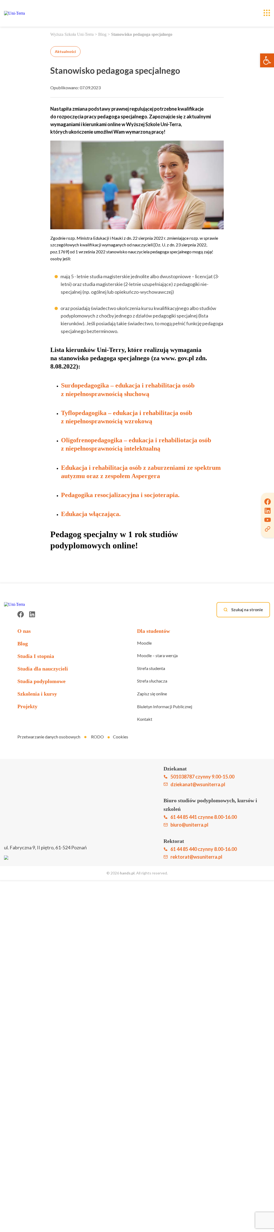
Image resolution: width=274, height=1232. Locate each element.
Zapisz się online (152, 693)
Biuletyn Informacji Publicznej (164, 706)
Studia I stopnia (35, 656)
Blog (102, 34)
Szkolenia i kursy (37, 694)
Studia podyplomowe (41, 681)
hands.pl (127, 873)
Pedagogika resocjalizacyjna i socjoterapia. (120, 494)
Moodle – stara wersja (157, 655)
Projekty (27, 706)
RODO (97, 736)
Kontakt (144, 719)
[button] (267, 60)
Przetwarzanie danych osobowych (48, 736)
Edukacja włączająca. (91, 513)
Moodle (144, 642)
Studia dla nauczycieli (42, 669)
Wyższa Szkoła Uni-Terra (72, 34)
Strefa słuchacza (152, 680)
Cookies (120, 736)
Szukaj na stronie (246, 609)
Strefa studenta (151, 668)
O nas (24, 631)
